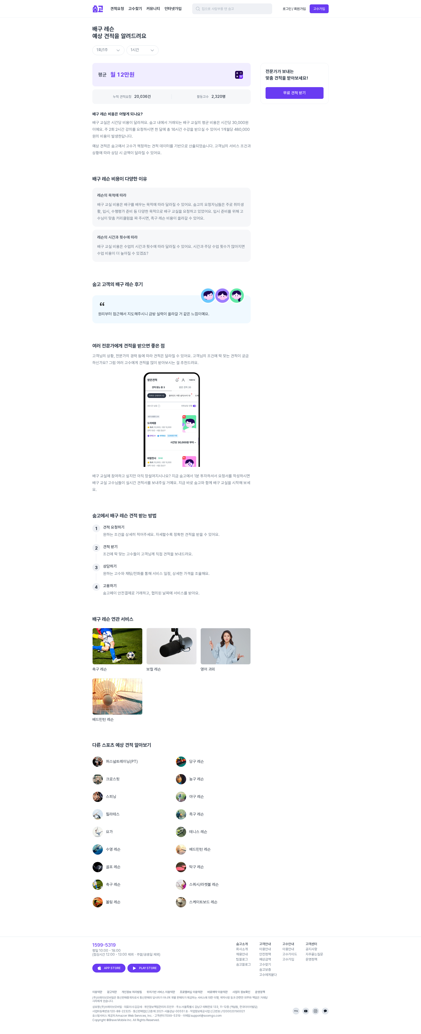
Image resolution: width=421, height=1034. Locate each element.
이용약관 (97, 992)
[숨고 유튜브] (305, 1011)
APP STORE (112, 968)
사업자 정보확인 (241, 992)
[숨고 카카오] (325, 1011)
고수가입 (319, 9)
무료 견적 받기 (294, 93)
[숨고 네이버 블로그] (296, 1011)
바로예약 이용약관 (217, 992)
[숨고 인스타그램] (315, 1011)
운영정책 (260, 992)
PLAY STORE (148, 968)
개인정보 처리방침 (132, 992)
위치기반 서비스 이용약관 (161, 992)
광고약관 (112, 992)
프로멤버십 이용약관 (191, 992)
